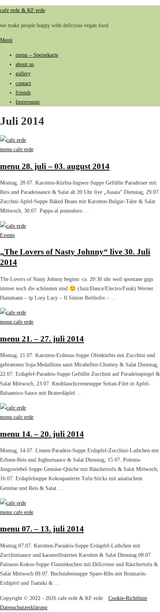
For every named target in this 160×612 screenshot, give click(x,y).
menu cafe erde (16, 149)
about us (25, 64)
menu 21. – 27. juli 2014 (42, 338)
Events (7, 235)
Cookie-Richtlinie (127, 598)
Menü (6, 40)
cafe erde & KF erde (22, 10)
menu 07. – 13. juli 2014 (42, 528)
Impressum (28, 102)
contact (23, 83)
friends (23, 92)
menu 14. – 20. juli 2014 (42, 433)
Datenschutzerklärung (23, 607)
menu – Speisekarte (37, 55)
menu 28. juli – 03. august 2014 (55, 166)
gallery (23, 73)
